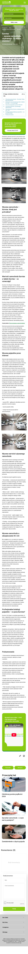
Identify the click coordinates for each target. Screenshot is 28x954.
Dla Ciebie (5, 917)
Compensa (4, 27)
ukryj (23, 94)
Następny (20, 767)
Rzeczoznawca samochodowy (17, 323)
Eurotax (19, 29)
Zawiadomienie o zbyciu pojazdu (13, 841)
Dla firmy (5, 922)
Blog (10, 27)
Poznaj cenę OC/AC (12, 130)
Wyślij (14, 908)
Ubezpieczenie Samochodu (8, 29)
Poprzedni (7, 767)
